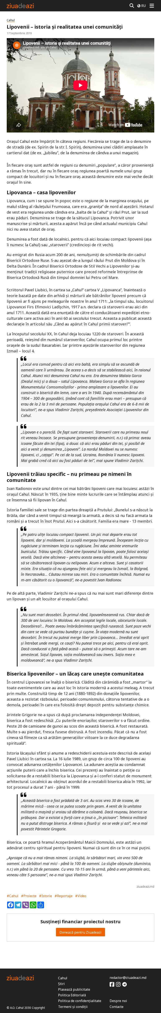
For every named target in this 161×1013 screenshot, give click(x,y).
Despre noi (118, 1000)
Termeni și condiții (73, 1006)
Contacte (116, 1006)
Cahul (11, 20)
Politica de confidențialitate (79, 1000)
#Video (80, 896)
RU (143, 5)
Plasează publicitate (74, 989)
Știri (61, 983)
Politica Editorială (72, 995)
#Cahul (12, 896)
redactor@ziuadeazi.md (128, 977)
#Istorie (45, 896)
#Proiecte (28, 896)
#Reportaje (64, 896)
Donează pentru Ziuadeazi (80, 932)
